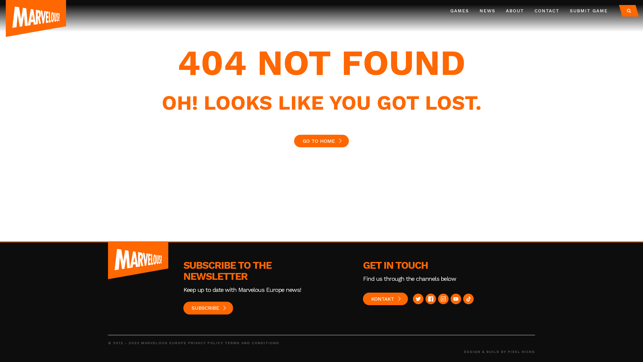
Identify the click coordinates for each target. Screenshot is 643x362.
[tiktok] (468, 299)
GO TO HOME (319, 141)
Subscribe (205, 308)
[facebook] (430, 299)
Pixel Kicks (521, 352)
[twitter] (418, 299)
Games (459, 10)
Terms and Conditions (252, 343)
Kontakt (382, 299)
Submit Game (589, 10)
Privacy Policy (205, 343)
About (515, 10)
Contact (546, 10)
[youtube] (456, 299)
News (487, 10)
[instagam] (443, 299)
